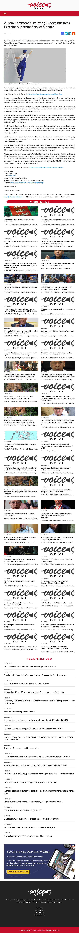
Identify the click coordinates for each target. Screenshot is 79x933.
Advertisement (39, 910)
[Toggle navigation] (4, 13)
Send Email (12, 176)
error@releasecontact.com (13, 197)
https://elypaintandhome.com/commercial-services (45, 94)
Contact (39, 908)
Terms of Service (39, 915)
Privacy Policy (39, 912)
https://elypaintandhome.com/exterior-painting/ (26, 183)
